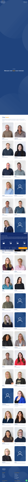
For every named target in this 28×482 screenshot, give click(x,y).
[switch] (11, 243)
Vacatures (3, 476)
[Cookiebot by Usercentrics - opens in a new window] (24, 233)
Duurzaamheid (17, 477)
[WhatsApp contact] (26, 480)
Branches (16, 476)
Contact (3, 477)
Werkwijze (16, 478)
